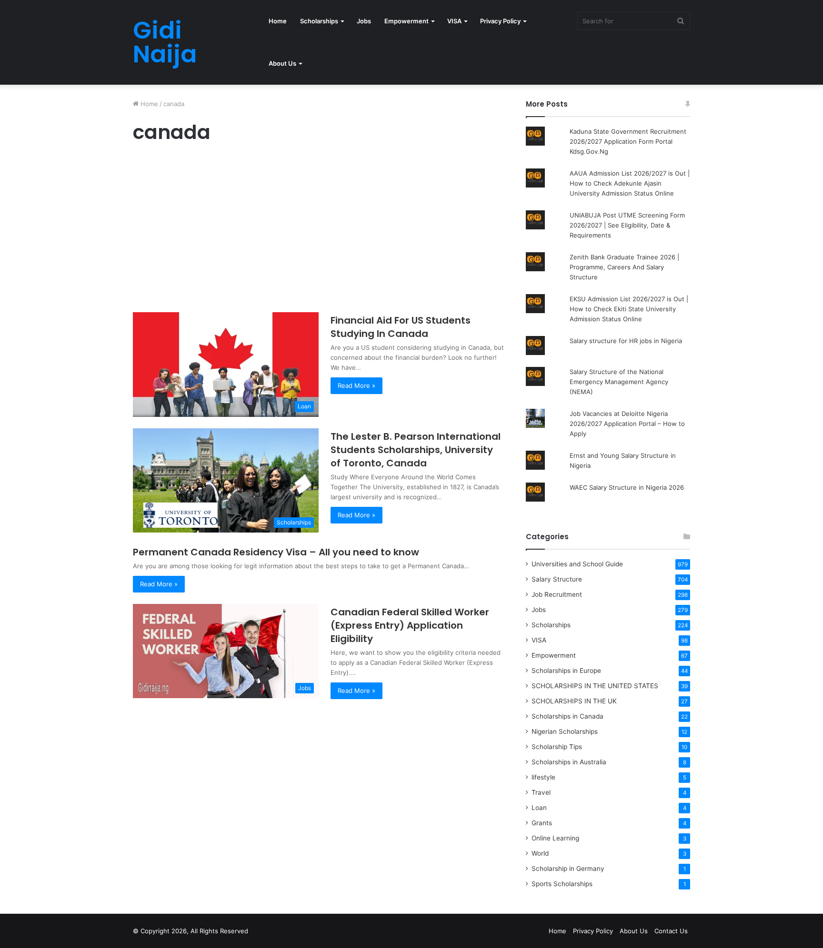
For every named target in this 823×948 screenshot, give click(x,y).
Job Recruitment (557, 594)
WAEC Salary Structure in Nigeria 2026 (627, 487)
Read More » (356, 385)
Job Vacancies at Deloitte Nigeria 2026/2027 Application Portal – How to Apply (627, 423)
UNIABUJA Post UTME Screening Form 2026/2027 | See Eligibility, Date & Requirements (627, 225)
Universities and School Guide (577, 564)
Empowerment (406, 21)
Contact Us (671, 931)
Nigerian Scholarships (565, 731)
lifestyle (543, 777)
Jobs (364, 21)
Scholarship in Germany (568, 868)
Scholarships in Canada (567, 716)
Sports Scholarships (562, 884)
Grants (542, 823)
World (540, 853)
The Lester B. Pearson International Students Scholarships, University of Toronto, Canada (416, 450)
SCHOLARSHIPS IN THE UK (574, 701)
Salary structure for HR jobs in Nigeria (626, 341)
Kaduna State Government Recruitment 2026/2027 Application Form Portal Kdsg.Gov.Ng (628, 141)
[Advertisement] (318, 230)
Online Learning (555, 838)
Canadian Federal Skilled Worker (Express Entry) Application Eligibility (410, 625)
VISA (454, 21)
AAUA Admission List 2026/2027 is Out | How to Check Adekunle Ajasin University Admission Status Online (630, 183)
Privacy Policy (500, 21)
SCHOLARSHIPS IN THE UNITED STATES (595, 686)
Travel (541, 792)
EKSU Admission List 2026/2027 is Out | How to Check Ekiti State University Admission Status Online (629, 309)
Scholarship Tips (557, 746)
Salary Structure (557, 579)
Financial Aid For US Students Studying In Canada (401, 327)
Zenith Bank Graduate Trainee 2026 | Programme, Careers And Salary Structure (624, 267)
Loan (539, 807)
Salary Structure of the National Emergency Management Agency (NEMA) (619, 381)
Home (278, 21)
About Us (282, 63)
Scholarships (319, 21)
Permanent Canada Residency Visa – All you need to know (276, 552)
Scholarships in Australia (569, 762)
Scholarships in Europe (566, 670)
